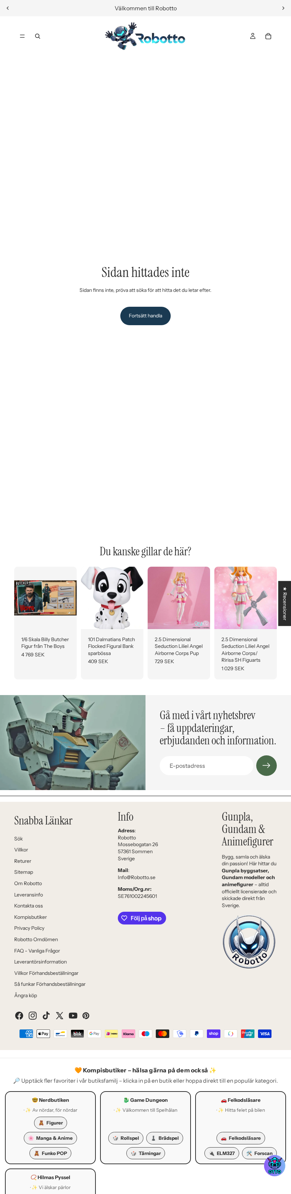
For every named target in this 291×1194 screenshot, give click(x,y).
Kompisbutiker (30, 917)
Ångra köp (25, 995)
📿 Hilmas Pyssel (50, 1177)
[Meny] (22, 36)
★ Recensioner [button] (285, 603)
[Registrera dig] (266, 765)
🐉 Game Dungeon (145, 1100)
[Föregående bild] (8, 8)
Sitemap (23, 872)
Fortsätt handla (145, 315)
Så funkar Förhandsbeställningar (50, 984)
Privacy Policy (29, 928)
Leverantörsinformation (40, 962)
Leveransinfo (28, 895)
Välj (138, 618)
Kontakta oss (28, 906)
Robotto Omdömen (36, 939)
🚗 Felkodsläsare (240, 1100)
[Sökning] (37, 36)
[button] (274, 1165)
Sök (18, 838)
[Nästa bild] (283, 8)
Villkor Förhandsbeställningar (46, 973)
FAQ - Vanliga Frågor (37, 951)
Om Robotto (28, 883)
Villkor (21, 849)
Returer (22, 861)
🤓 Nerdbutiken (50, 1100)
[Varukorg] (268, 36)
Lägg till (71, 618)
